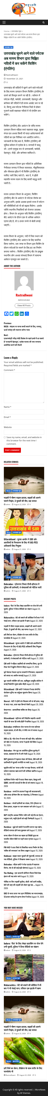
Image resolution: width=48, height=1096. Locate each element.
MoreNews (40, 1089)
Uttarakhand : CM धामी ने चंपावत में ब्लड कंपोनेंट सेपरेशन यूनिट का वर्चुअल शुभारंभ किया (22, 691)
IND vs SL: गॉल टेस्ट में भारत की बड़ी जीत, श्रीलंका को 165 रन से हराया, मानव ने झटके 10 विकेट (23, 740)
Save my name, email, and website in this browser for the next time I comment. (24, 440)
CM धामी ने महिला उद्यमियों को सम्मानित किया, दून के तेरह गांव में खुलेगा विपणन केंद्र (23, 665)
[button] (4, 22)
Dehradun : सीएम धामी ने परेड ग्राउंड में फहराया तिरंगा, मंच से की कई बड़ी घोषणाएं (21, 866)
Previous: (22, 326)
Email (7, 417)
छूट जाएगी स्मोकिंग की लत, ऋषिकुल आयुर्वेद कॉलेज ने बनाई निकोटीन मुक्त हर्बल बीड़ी (23, 682)
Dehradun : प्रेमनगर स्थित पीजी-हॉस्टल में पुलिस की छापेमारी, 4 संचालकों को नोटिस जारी (22, 585)
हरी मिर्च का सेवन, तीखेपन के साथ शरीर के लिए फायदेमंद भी (23, 1069)
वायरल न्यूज (16, 936)
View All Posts (24, 305)
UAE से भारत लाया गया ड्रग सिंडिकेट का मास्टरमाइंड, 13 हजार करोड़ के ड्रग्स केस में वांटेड (23, 895)
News (9, 491)
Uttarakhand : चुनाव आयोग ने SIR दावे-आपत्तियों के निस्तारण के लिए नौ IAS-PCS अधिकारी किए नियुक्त (21, 542)
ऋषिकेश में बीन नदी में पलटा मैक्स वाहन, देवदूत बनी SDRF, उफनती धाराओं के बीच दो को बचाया (22, 781)
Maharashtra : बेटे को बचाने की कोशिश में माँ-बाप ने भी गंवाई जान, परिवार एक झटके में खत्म (24, 619)
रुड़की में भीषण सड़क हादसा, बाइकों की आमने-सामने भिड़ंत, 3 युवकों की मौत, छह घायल (22, 499)
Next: (24, 340)
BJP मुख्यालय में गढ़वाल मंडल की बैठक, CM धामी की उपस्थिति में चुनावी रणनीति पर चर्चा (23, 760)
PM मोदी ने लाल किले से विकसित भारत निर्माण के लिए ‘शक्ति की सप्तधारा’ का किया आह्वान (23, 849)
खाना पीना (16, 1061)
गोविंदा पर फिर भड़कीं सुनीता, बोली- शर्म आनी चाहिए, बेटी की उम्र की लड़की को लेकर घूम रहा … (23, 883)
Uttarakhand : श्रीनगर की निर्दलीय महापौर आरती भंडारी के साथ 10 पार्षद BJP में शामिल (22, 720)
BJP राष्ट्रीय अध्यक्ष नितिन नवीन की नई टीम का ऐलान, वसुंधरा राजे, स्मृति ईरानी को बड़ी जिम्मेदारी (23, 816)
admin (8, 504)
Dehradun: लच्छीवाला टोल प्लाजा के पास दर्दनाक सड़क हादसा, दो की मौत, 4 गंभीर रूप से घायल (22, 728)
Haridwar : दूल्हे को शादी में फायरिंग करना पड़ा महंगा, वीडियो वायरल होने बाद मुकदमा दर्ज (23, 828)
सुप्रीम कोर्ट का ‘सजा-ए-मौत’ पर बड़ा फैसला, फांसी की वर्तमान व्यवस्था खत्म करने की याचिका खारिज (23, 769)
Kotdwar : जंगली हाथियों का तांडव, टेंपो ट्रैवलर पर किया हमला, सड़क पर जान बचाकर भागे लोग (22, 805)
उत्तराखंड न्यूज (9, 47)
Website (8, 427)
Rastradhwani (12, 75)
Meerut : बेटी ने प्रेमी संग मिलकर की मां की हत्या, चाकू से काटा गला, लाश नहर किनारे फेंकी (24, 703)
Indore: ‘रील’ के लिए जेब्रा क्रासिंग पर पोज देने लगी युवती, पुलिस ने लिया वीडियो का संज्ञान (23, 607)
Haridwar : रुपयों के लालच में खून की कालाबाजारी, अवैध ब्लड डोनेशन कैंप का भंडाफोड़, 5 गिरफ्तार (22, 793)
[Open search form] (44, 22)
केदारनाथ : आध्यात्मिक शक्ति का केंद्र (17, 709)
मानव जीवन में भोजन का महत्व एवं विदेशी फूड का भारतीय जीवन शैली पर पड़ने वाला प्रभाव (21, 837)
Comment (9, 370)
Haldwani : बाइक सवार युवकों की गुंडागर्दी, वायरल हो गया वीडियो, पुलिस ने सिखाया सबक (23, 857)
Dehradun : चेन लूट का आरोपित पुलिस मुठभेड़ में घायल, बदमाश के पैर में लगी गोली (21, 752)
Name (7, 406)
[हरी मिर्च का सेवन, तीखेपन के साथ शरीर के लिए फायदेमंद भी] (24, 1051)
